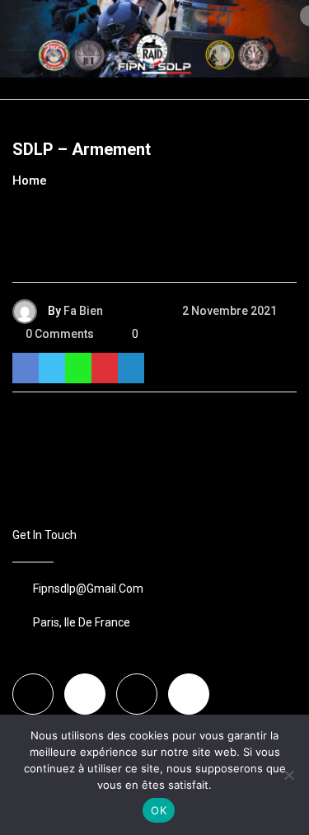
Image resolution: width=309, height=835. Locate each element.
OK (158, 810)
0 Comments (60, 333)
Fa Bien (83, 310)
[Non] (288, 775)
